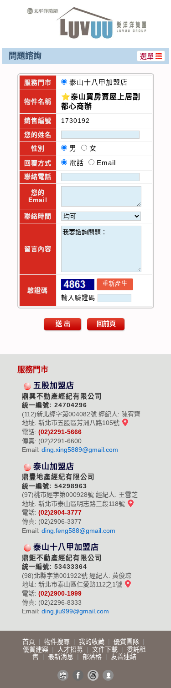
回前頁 (106, 323)
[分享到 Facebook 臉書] (78, 675)
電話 (78, 163)
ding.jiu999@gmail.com (75, 611)
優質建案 (36, 649)
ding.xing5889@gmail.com (79, 449)
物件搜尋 (58, 641)
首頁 (29, 641)
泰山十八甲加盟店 (100, 82)
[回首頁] (86, 11)
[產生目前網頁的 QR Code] (62, 675)
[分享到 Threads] (93, 675)
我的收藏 (92, 641)
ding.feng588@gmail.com (78, 530)
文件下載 (105, 649)
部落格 (93, 656)
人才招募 (71, 649)
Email (106, 163)
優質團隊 (127, 641)
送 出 (63, 323)
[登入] (108, 675)
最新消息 (61, 656)
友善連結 (123, 656)
